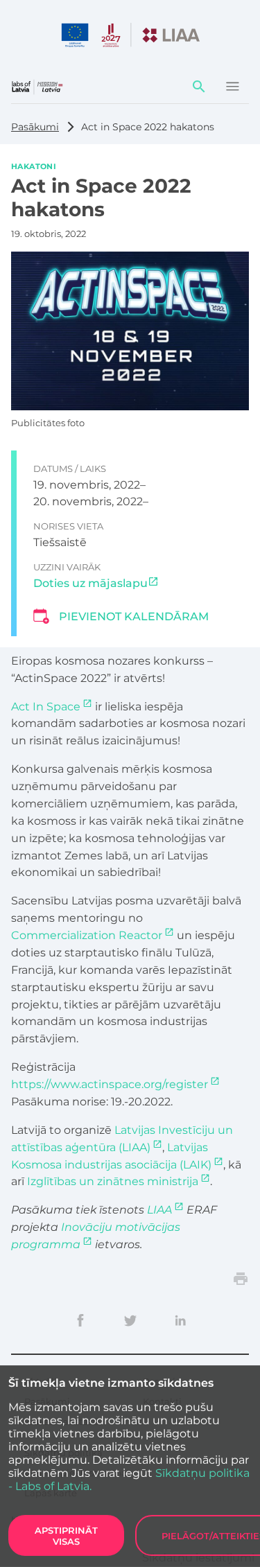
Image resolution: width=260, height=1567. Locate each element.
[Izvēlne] (232, 86)
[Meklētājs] (199, 86)
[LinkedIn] (180, 1320)
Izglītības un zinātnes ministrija (112, 1181)
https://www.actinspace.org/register (109, 1084)
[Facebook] (80, 1320)
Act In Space (45, 706)
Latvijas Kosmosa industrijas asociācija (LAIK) (111, 1156)
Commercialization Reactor (86, 935)
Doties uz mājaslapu (90, 583)
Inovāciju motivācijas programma (95, 1235)
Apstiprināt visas (66, 1536)
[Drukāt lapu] (240, 1278)
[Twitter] (130, 1320)
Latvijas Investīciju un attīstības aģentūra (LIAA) (122, 1138)
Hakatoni (33, 165)
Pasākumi (35, 127)
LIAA (159, 1209)
